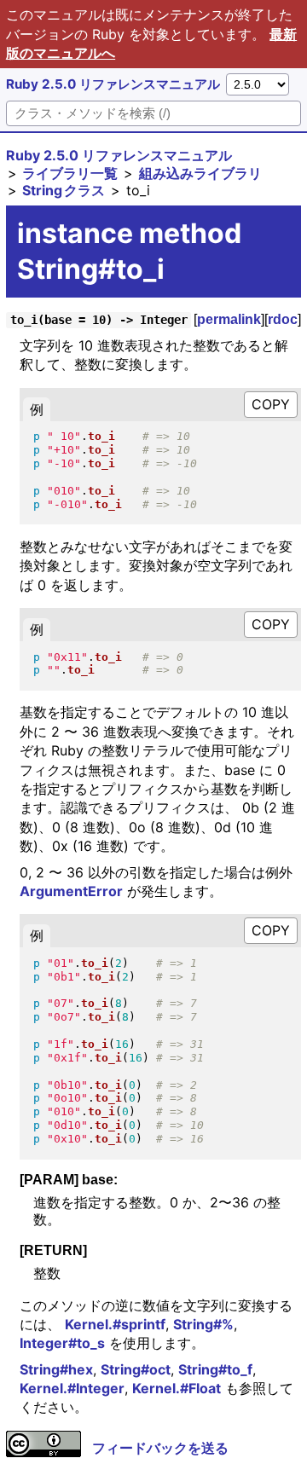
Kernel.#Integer (72, 1388)
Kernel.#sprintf (115, 1324)
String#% (203, 1324)
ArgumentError (71, 891)
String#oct (136, 1369)
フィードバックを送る (160, 1447)
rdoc (283, 319)
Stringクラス (63, 190)
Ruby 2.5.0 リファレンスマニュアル (113, 84)
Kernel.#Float (176, 1388)
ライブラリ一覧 (70, 173)
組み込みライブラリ (200, 173)
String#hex (56, 1369)
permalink (229, 319)
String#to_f (215, 1369)
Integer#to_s (62, 1342)
